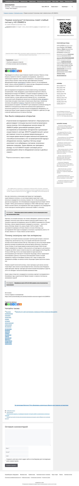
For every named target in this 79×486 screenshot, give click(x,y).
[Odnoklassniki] (21, 71)
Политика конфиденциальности (13, 477)
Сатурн (58, 50)
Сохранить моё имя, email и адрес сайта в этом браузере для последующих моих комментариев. (28, 460)
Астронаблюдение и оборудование (12, 1)
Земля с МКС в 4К (45, 6)
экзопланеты (22, 82)
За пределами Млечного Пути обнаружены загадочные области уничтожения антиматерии (64, 133)
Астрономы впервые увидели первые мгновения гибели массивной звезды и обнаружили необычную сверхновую (65, 127)
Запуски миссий (54, 6)
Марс (63, 49)
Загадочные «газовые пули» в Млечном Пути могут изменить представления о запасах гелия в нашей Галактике (64, 144)
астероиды (60, 52)
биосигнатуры (59, 54)
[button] (72, 6)
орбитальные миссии (67, 63)
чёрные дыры (61, 73)
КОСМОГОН (10, 5)
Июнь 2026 (59, 89)
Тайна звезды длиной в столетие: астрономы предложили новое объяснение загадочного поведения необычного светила (65, 151)
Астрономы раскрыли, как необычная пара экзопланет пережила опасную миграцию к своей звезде (65, 177)
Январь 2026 (60, 99)
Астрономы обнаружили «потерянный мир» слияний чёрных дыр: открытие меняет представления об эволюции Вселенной (65, 164)
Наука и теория (55, 1)
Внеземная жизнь (24, 1)
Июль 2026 (59, 87)
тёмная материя (60, 70)
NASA (28, 191)
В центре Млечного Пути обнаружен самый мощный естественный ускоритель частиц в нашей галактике (65, 139)
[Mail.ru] (11, 71)
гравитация (59, 55)
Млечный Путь (69, 49)
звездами (44, 99)
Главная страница (8, 13)
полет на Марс (60, 65)
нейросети (59, 63)
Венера (58, 47)
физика (66, 70)
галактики (71, 54)
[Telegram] (16, 71)
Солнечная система (69, 1)
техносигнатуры (67, 68)
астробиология (66, 52)
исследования (68, 58)
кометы (58, 59)
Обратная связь (26, 477)
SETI (65, 45)
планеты (21, 103)
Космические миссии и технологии (44, 1)
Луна (58, 49)
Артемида (70, 45)
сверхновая (64, 66)
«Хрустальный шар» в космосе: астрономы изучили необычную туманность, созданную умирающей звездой (65, 170)
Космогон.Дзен (46, 477)
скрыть (16, 60)
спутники (69, 66)
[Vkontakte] (13, 71)
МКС (61, 49)
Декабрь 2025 (60, 101)
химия (70, 71)
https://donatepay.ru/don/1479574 (65, 35)
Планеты (61, 1)
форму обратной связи (68, 115)
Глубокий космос (32, 1)
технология (60, 68)
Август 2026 (60, 85)
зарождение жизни (66, 55)
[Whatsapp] (8, 71)
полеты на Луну (68, 65)
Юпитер (68, 50)
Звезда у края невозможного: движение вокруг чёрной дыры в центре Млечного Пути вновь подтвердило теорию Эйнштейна (64, 157)
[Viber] (18, 71)
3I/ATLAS (59, 45)
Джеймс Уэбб (64, 47)
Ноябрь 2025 (60, 103)
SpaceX (67, 45)
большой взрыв (64, 54)
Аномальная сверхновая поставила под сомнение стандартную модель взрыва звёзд (65, 182)
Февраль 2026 (60, 97)
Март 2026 (59, 95)
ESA (36, 191)
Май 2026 (59, 91)
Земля (70, 47)
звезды (59, 58)
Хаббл (65, 50)
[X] (6, 71)
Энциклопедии (65, 6)
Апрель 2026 (60, 93)
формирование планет (62, 71)
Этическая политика (36, 477)
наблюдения (66, 62)
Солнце (62, 50)
